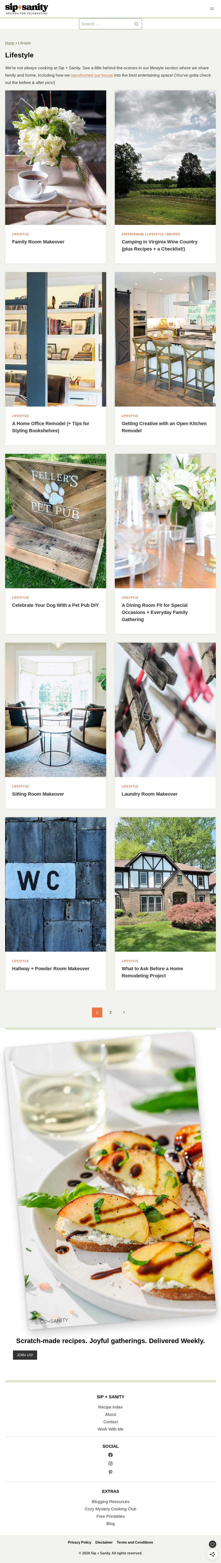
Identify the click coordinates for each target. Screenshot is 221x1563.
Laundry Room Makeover (150, 794)
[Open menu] (212, 8)
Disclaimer (104, 1542)
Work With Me (110, 1429)
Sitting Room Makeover (38, 794)
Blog (110, 1523)
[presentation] (55, 157)
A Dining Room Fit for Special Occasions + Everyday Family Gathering (155, 612)
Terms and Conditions (135, 1542)
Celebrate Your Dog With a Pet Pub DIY (55, 605)
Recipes (173, 234)
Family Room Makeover (38, 241)
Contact (110, 1421)
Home (9, 43)
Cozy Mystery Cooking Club (110, 1509)
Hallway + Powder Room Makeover (51, 968)
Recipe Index (110, 1407)
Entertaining (133, 234)
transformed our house (92, 75)
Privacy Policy (79, 1542)
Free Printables (110, 1516)
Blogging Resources (110, 1501)
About (110, 1414)
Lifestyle (20, 234)
